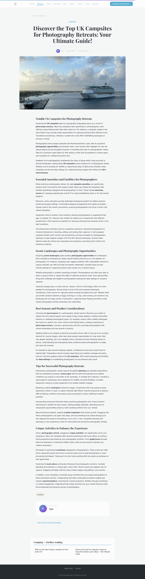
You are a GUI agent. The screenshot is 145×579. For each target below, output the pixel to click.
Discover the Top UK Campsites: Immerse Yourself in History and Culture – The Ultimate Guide (92, 551)
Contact (78, 568)
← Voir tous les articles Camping (48, 523)
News (65, 4)
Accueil (35, 16)
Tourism (80, 4)
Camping (40, 4)
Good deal (57, 4)
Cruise (48, 4)
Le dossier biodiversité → (121, 4)
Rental (72, 4)
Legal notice (68, 568)
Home (32, 4)
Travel (87, 4)
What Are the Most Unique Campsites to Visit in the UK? (51, 550)
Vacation (95, 4)
